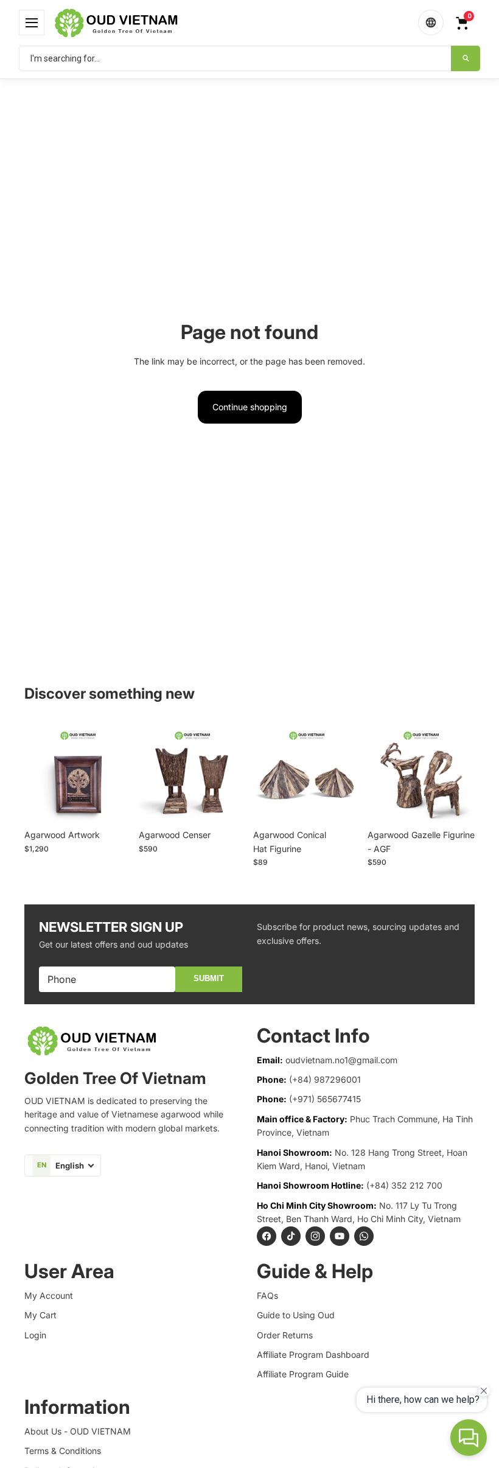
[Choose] (113, 805)
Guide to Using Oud (296, 1315)
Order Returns (285, 1335)
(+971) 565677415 (325, 1099)
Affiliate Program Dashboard (313, 1354)
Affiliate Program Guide (303, 1374)
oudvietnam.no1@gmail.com (341, 1060)
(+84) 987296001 (325, 1079)
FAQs (267, 1295)
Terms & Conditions (62, 1450)
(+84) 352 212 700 (404, 1185)
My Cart (40, 1315)
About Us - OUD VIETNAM (77, 1431)
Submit (209, 978)
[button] (31, 22)
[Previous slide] (37, 770)
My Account (48, 1295)
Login (35, 1335)
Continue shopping (249, 407)
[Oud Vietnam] (231, 22)
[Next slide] (118, 770)
